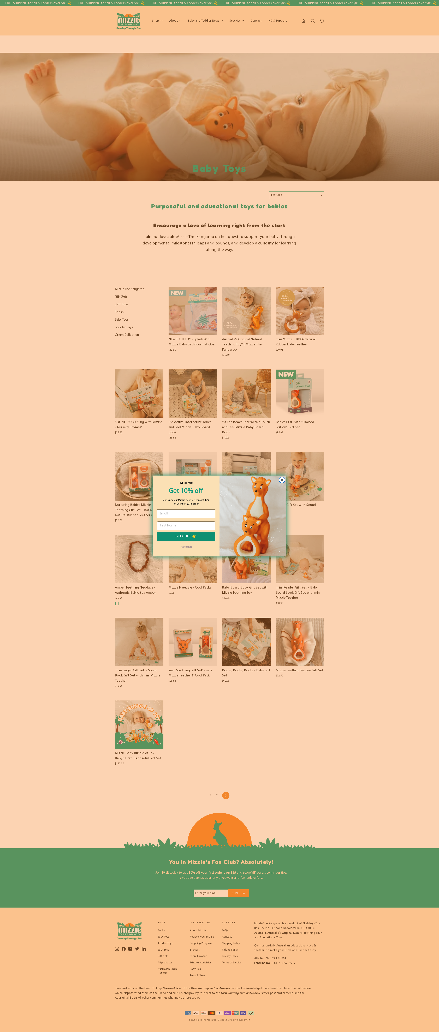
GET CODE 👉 (186, 536)
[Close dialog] (282, 480)
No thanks (186, 547)
